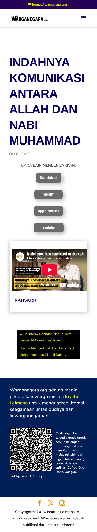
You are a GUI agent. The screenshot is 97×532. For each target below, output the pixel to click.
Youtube (49, 227)
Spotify (48, 194)
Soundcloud (48, 177)
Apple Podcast (48, 211)
